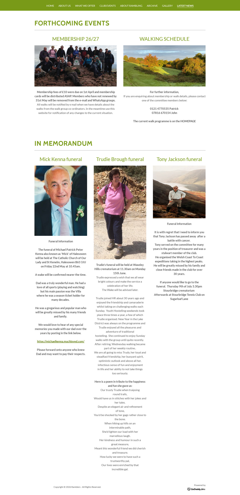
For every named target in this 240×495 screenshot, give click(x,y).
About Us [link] (64, 5)
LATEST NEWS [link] (185, 5)
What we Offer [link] (85, 5)
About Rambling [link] (131, 5)
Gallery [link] (167, 5)
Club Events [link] (108, 5)
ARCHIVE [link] (152, 5)
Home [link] (50, 5)
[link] (196, 488)
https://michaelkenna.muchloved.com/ (60, 341)
